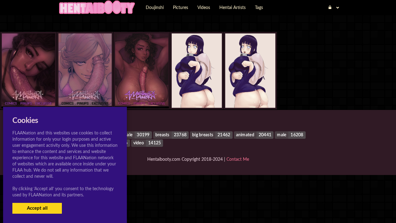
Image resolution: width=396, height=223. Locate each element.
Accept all (37, 208)
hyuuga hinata (197, 95)
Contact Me (237, 159)
